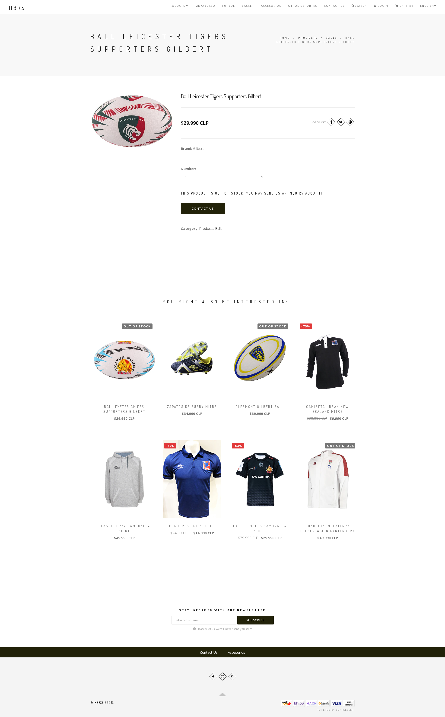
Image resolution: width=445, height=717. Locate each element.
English (427, 5)
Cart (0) (405, 5)
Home (285, 37)
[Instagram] (223, 676)
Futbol (228, 5)
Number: (188, 168)
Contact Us (334, 5)
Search (361, 5)
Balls (331, 37)
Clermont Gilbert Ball (259, 406)
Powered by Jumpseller (335, 709)
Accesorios (271, 5)
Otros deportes (302, 5)
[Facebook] (331, 122)
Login (382, 5)
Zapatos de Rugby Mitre (192, 406)
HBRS (17, 7)
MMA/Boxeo (205, 5)
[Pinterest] (350, 122)
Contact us (203, 208)
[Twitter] (341, 122)
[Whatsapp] (232, 676)
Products (177, 5)
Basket (248, 5)
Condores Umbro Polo (192, 526)
